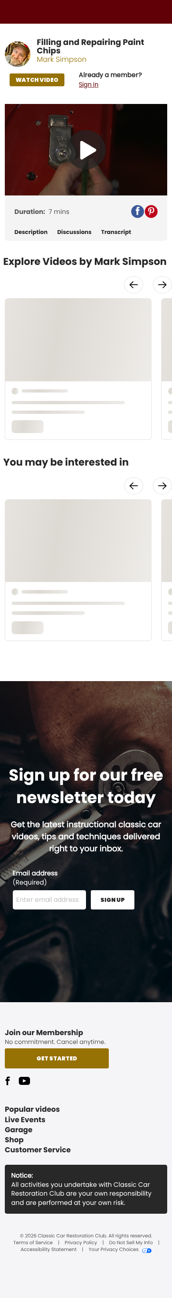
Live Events (25, 1120)
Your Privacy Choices (113, 1250)
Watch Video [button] (37, 80)
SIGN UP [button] (112, 900)
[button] (110, 80)
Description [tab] (31, 232)
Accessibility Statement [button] (48, 1250)
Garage (18, 1130)
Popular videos (32, 1110)
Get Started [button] (56, 1058)
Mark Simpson (62, 60)
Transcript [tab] (116, 232)
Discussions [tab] (74, 232)
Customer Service (38, 1150)
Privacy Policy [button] (81, 1243)
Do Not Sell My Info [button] (131, 1243)
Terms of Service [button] (32, 1243)
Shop (14, 1140)
